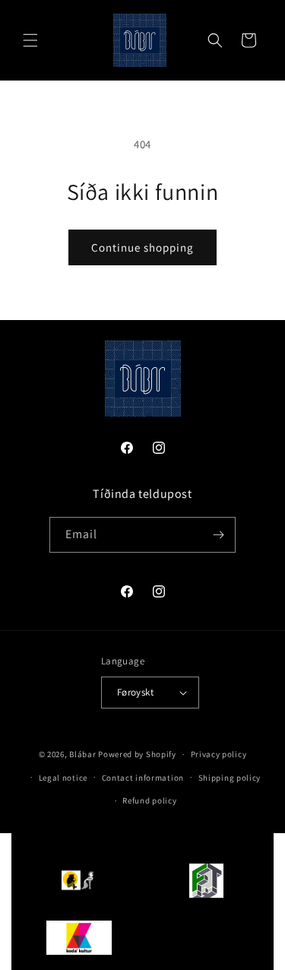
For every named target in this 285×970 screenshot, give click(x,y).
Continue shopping (142, 247)
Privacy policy (219, 754)
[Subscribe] (218, 535)
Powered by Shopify (137, 754)
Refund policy (149, 800)
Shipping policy (229, 777)
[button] (30, 40)
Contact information (143, 777)
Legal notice (63, 777)
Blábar (82, 754)
